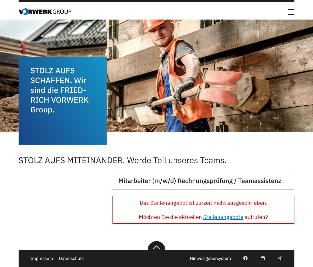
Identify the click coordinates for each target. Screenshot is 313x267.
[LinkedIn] (260, 258)
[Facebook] (242, 258)
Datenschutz (71, 258)
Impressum (41, 258)
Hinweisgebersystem (210, 258)
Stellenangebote (223, 216)
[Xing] (277, 258)
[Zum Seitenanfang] (156, 245)
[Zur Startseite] (45, 13)
